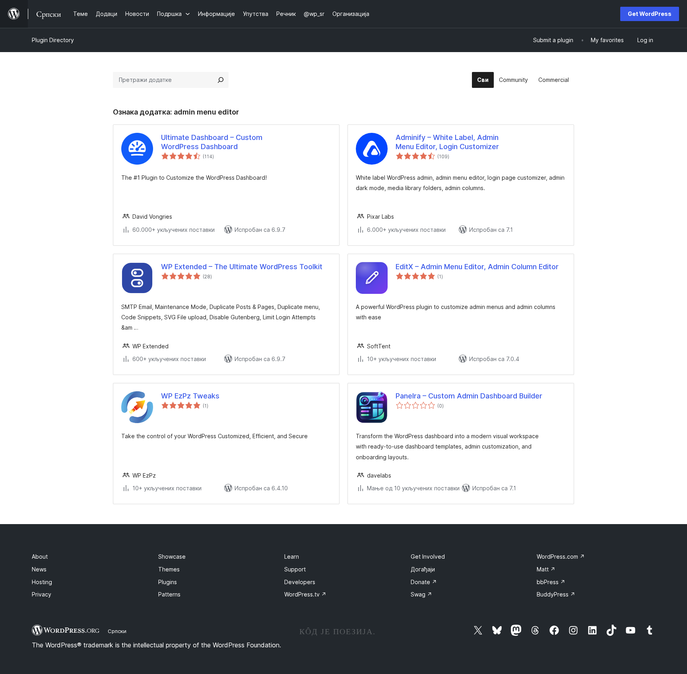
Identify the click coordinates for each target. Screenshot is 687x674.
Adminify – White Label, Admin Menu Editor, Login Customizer (447, 142)
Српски (117, 631)
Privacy (41, 594)
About (40, 556)
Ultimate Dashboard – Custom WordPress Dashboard (211, 142)
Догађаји (423, 569)
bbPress (551, 582)
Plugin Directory (53, 40)
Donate (424, 582)
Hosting (42, 582)
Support (295, 569)
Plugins (167, 582)
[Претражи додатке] (221, 80)
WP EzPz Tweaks (190, 396)
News (39, 569)
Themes (169, 569)
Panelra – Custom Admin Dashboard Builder (469, 396)
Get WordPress (649, 13)
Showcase (172, 556)
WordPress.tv (305, 594)
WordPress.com (561, 556)
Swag (421, 594)
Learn (291, 556)
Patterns (169, 594)
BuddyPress (556, 594)
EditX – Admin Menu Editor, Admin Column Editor (477, 266)
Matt (546, 569)
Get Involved (428, 556)
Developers (299, 582)
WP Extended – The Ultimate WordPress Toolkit (241, 266)
